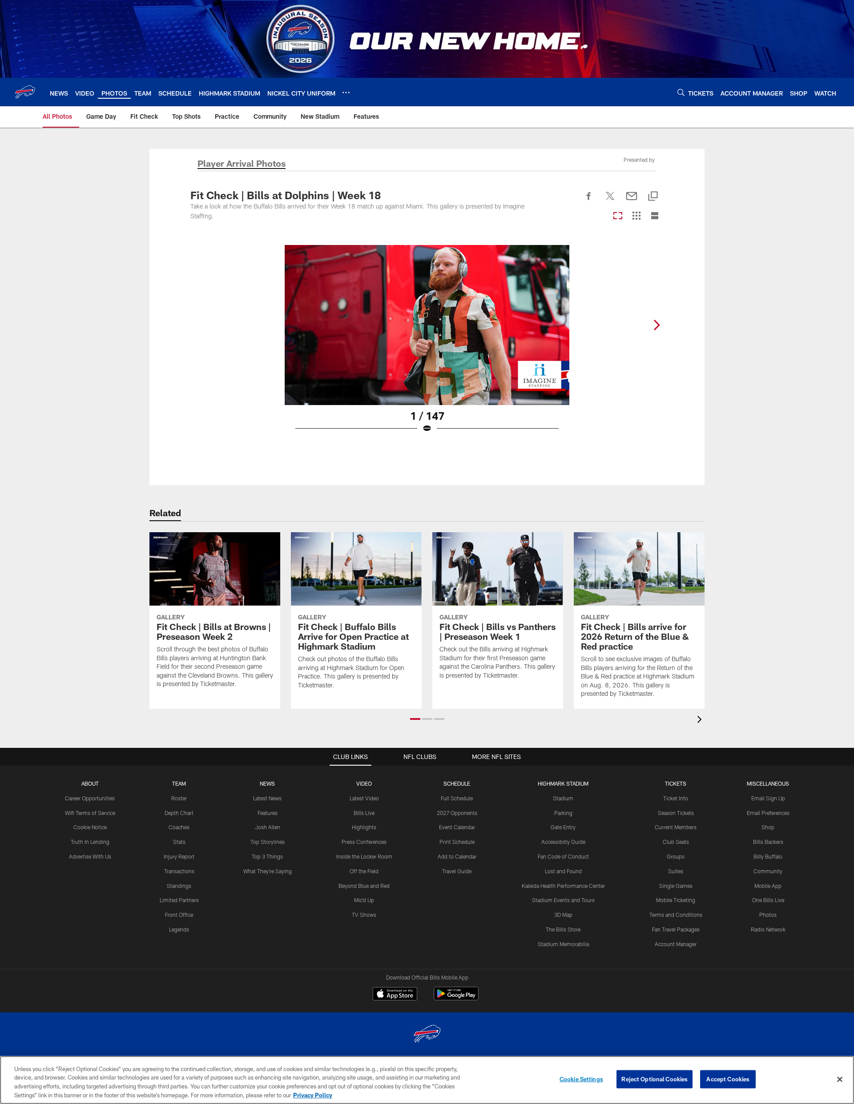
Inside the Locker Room (364, 856)
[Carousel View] (618, 216)
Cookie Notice (90, 827)
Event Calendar (457, 827)
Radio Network (768, 929)
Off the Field (364, 871)
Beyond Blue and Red (364, 886)
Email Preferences (768, 813)
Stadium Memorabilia (563, 944)
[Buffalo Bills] (427, 1035)
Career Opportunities (90, 798)
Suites (675, 871)
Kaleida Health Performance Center (563, 886)
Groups (676, 856)
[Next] (656, 325)
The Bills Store (563, 929)
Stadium (563, 798)
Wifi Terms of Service (90, 813)
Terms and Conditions (675, 914)
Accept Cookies (727, 1079)
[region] (427, 1080)
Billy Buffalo (767, 856)
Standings (179, 886)
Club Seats (676, 842)
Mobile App (767, 886)
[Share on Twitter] (610, 201)
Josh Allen (267, 827)
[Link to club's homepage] (25, 92)
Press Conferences (364, 842)
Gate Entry (563, 827)
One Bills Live (768, 900)
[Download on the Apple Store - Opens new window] (395, 994)
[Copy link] (653, 197)
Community (767, 871)
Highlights (364, 827)
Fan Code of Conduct (563, 856)
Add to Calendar (457, 856)
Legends (179, 929)
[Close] (840, 1079)
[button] (415, 719)
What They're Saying (267, 871)
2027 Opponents (457, 813)
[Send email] (631, 201)
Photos (768, 914)
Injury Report (179, 856)
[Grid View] (636, 216)
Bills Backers (768, 842)
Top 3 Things (267, 856)
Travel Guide (456, 871)
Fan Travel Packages (676, 929)
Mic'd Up (364, 900)
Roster (179, 798)
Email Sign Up (768, 798)
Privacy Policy (312, 1094)
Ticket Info (675, 798)
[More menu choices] (346, 92)
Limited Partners (179, 900)
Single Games (676, 886)
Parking (563, 813)
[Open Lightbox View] (427, 344)
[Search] (681, 92)
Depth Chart (179, 813)
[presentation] (701, 720)
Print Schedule (457, 842)
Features (268, 813)
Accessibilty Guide (563, 842)
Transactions (179, 871)
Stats (179, 842)
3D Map (563, 914)
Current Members (676, 827)
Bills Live (364, 813)
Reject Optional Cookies (654, 1079)
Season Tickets (676, 813)
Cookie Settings (581, 1079)
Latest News (267, 798)
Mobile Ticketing (675, 900)
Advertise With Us (90, 856)
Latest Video (364, 798)
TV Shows (364, 914)
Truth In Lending (90, 842)
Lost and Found (563, 871)
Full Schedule (457, 798)
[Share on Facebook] (589, 201)
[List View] (655, 216)
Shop (767, 827)
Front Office (179, 914)
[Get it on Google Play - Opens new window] (456, 998)
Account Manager (676, 944)
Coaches (179, 827)
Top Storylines (267, 842)
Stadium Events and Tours (563, 900)
